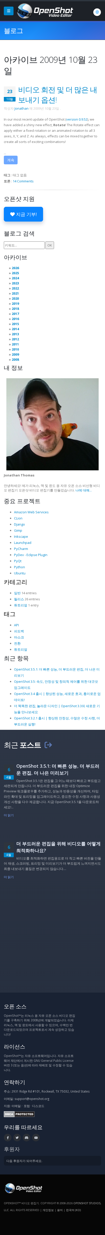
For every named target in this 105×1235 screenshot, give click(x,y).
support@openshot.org (32, 1099)
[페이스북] (7, 1137)
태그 (10, 614)
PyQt (17, 561)
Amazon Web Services (31, 512)
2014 (15, 329)
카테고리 (15, 582)
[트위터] (17, 1137)
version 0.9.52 (76, 119)
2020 (15, 298)
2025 (15, 273)
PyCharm (21, 548)
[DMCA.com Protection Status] (19, 1114)
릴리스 (19, 599)
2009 (15, 354)
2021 (15, 293)
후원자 (12, 1149)
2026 (15, 268)
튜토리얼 (20, 605)
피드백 (19, 631)
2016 (15, 318)
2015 (15, 324)
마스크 (19, 637)
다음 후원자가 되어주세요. (24, 1161)
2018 (15, 308)
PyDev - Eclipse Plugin (30, 555)
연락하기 (14, 1082)
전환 (17, 643)
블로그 (13, 30)
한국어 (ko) (73, 1210)
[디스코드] (26, 1137)
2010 (15, 349)
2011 (15, 344)
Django (19, 524)
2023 (15, 283)
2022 (15, 288)
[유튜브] (36, 1137)
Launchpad (22, 542)
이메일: (16, 1106)
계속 (10, 159)
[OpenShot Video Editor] (44, 10)
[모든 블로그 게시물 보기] (48, 745)
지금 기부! (26, 214)
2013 (15, 334)
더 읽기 (9, 815)
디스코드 (38, 1106)
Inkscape (21, 536)
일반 (17, 593)
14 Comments (23, 181)
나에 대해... (83, 490)
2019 (15, 303)
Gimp (18, 530)
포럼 (27, 1106)
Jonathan (22, 108)
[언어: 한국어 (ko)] (97, 12)
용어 (60, 1210)
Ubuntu (19, 573)
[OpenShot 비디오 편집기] (23, 1188)
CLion (18, 518)
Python (19, 567)
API (16, 625)
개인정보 (48, 1210)
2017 (15, 313)
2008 (15, 359)
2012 (15, 339)
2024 (15, 278)
